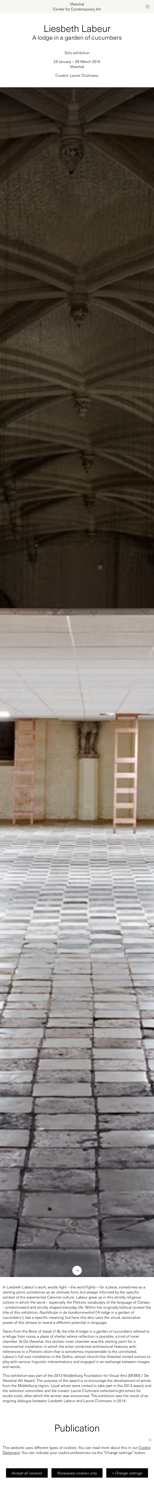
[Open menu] (147, 6)
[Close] (150, 1440)
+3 (77, 1270)
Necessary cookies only (77, 1473)
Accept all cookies (27, 1473)
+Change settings (127, 1473)
